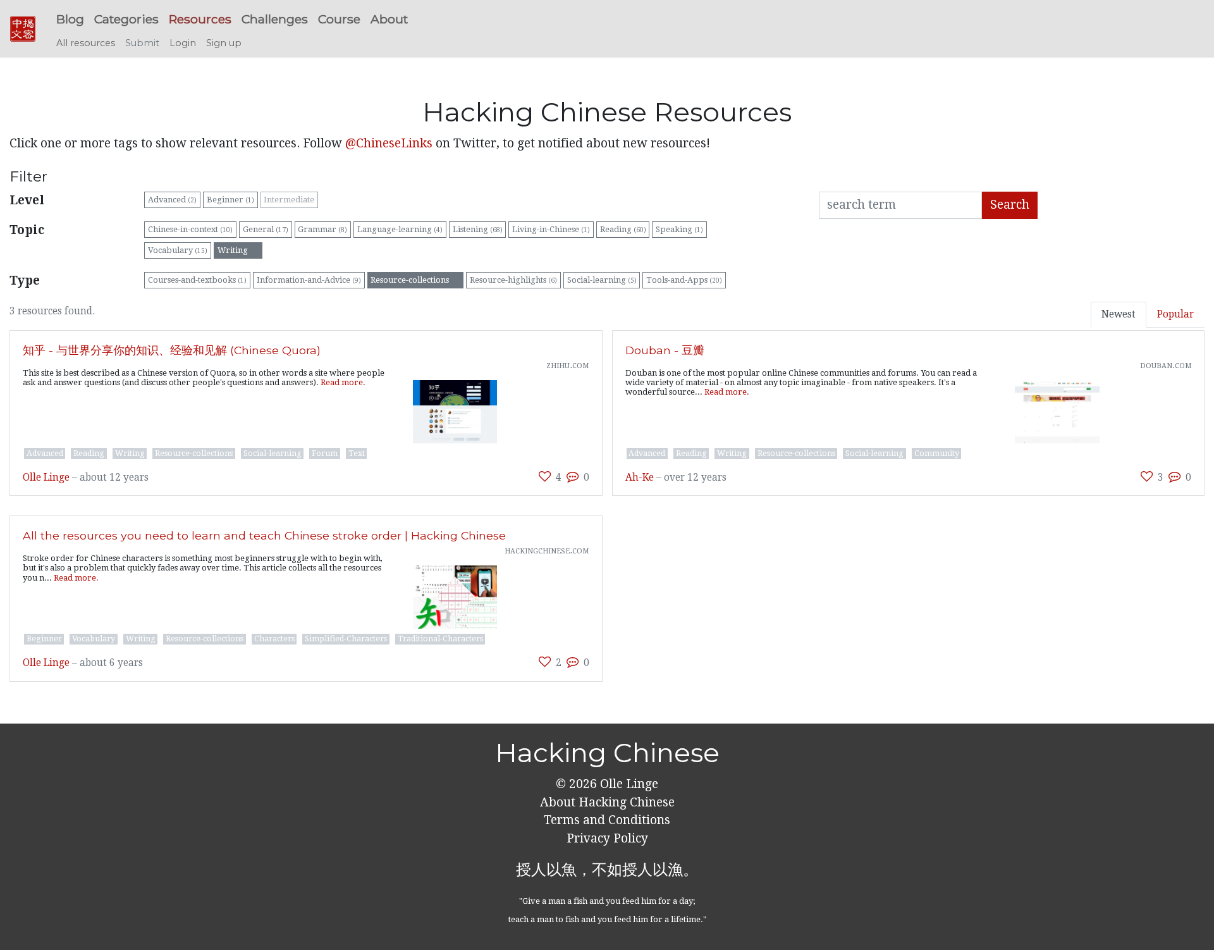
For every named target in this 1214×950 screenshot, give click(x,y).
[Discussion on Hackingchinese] (572, 476)
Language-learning (400, 229)
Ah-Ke (639, 477)
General (265, 229)
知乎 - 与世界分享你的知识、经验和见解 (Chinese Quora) (172, 350)
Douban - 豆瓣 (664, 350)
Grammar (322, 229)
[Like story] (545, 476)
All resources (85, 43)
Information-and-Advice (309, 280)
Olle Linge (46, 477)
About (389, 19)
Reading (623, 229)
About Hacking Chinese (607, 802)
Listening (478, 229)
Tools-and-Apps (684, 280)
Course (339, 19)
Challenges (275, 19)
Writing (238, 250)
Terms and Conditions (607, 820)
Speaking (679, 229)
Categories (126, 19)
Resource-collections (415, 280)
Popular (1175, 314)
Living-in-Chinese (551, 229)
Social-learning (602, 280)
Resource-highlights (513, 280)
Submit (142, 43)
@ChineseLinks (388, 143)
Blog (70, 19)
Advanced (172, 199)
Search (1009, 204)
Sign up (224, 43)
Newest (1118, 314)
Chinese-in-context (190, 229)
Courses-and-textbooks (197, 280)
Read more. (343, 382)
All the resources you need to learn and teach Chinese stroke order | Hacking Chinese (264, 535)
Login (182, 43)
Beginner (230, 199)
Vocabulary (177, 250)
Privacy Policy (607, 838)
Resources (200, 19)
